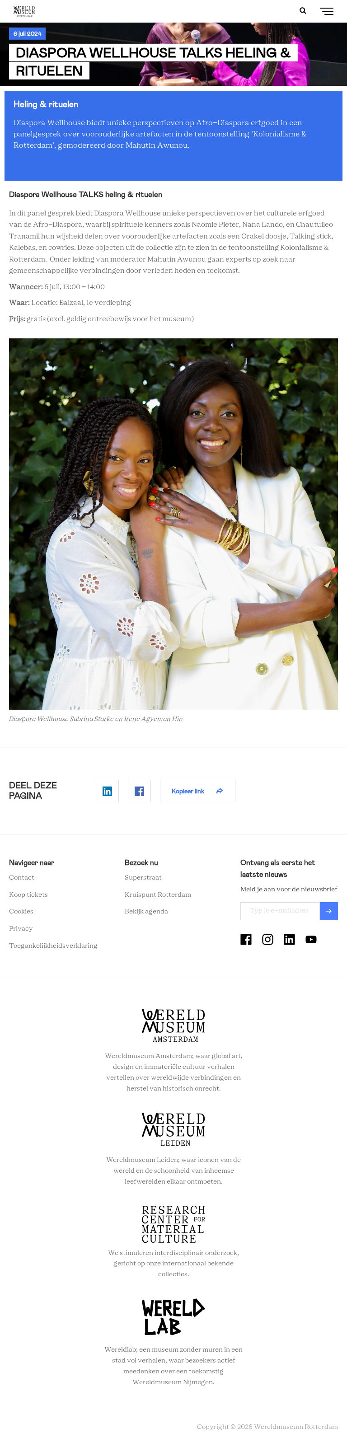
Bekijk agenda (146, 911)
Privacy (21, 929)
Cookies (21, 911)
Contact (21, 878)
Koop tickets (28, 895)
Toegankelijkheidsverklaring (53, 946)
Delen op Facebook (139, 791)
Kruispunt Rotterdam (158, 895)
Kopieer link (188, 791)
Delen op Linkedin (107, 791)
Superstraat (143, 878)
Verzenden (329, 911)
